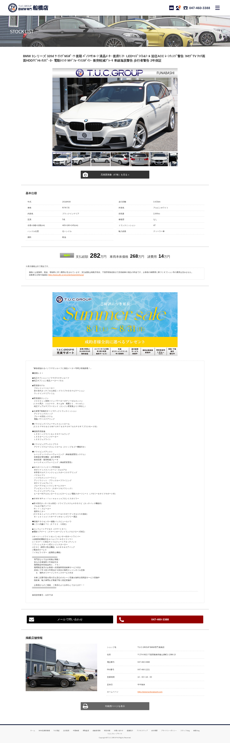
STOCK (171, 8)
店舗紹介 (130, 730)
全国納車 (76, 730)
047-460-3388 (199, 7)
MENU (217, 7)
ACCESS (178, 8)
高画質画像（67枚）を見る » (115, 174)
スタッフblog (185, 730)
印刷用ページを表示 (115, 706)
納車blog (196, 730)
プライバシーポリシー (169, 730)
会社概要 (154, 730)
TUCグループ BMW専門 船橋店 (28, 8)
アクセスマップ (142, 730)
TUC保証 (56, 730)
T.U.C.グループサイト (115, 734)
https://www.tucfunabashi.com (150, 692)
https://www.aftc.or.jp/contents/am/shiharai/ (66, 275)
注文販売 (66, 730)
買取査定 (86, 730)
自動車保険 (96, 730)
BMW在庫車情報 (44, 730)
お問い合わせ (118, 730)
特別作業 (107, 730)
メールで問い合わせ (70, 619)
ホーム (32, 730)
